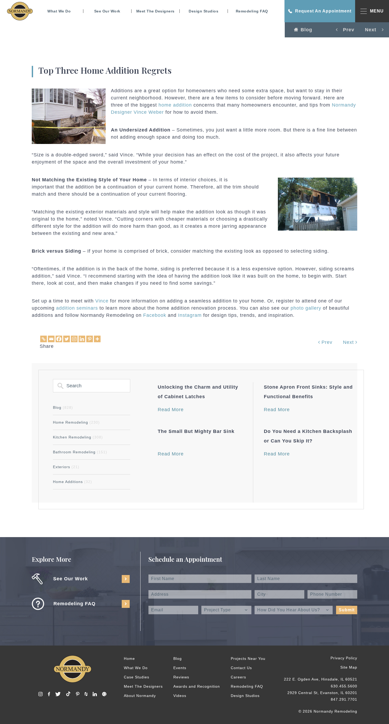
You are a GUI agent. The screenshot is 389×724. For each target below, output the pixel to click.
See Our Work (107, 11)
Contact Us (241, 668)
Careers (238, 677)
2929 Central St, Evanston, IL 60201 (322, 693)
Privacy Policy (344, 658)
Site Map (348, 667)
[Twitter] (66, 339)
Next (349, 342)
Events (179, 668)
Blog (306, 29)
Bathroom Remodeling (80, 452)
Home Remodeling (76, 422)
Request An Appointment (323, 11)
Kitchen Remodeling (78, 437)
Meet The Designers (155, 11)
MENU (377, 11)
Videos (179, 696)
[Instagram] (74, 339)
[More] (97, 339)
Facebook (154, 315)
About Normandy (140, 696)
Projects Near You (248, 658)
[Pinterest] (89, 339)
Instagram (190, 315)
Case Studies (136, 677)
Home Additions (72, 482)
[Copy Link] (43, 339)
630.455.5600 (344, 686)
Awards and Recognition (196, 686)
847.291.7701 (344, 699)
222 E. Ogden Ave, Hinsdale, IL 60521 (320, 679)
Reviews (181, 677)
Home (129, 658)
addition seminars (77, 308)
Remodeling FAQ (252, 11)
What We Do (59, 11)
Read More (171, 409)
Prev (326, 342)
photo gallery (306, 308)
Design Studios (203, 11)
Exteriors (66, 467)
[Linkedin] (82, 339)
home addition (175, 105)
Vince (101, 301)
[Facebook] (59, 339)
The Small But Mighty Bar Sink (196, 431)
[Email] (51, 339)
